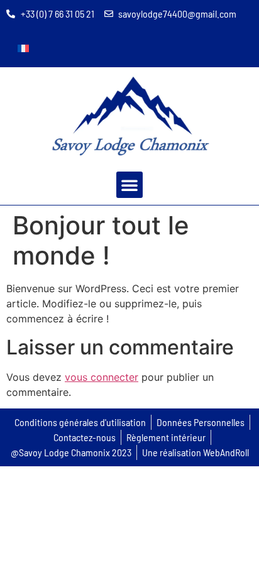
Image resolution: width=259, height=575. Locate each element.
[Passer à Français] (23, 47)
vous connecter (101, 377)
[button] (129, 185)
